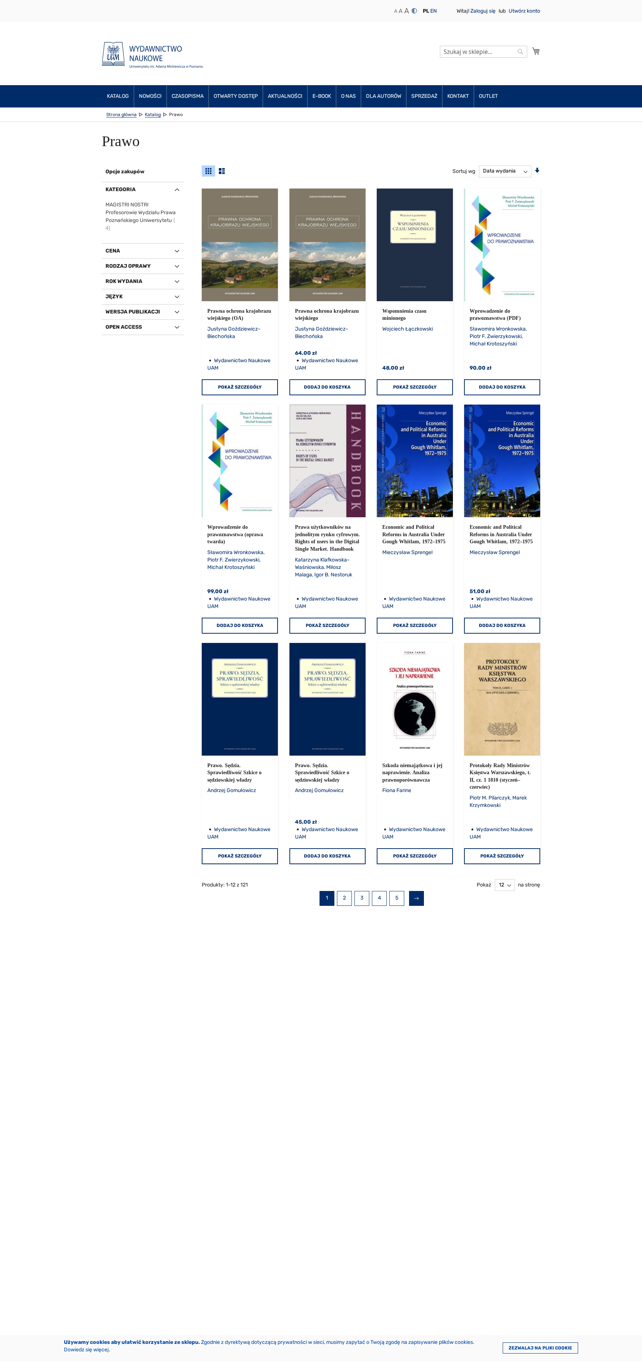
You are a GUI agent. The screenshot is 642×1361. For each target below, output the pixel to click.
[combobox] (483, 52)
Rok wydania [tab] (124, 281)
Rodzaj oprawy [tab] (128, 266)
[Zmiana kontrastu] (414, 11)
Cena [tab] (113, 251)
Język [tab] (114, 296)
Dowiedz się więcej (86, 1349)
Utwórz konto (524, 11)
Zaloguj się (483, 11)
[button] (426, 11)
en (433, 11)
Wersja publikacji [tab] (133, 312)
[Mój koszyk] (536, 51)
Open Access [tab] (124, 327)
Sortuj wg (464, 171)
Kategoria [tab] (121, 189)
